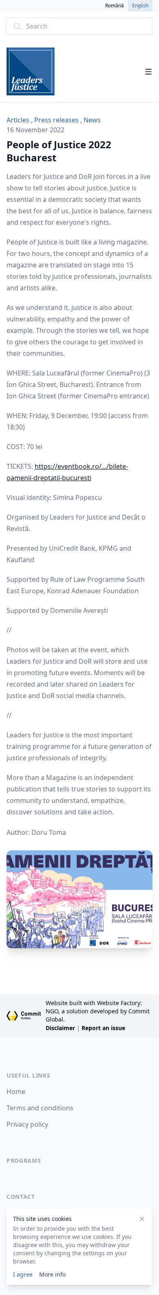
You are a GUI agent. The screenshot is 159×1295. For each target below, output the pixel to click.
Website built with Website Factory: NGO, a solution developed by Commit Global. (98, 1011)
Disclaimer (60, 1028)
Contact (21, 1196)
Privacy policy (27, 1124)
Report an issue (103, 1028)
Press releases (56, 119)
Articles (18, 119)
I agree (23, 1274)
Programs (24, 1160)
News (92, 119)
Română (114, 5)
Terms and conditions (40, 1107)
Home (16, 1091)
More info (52, 1274)
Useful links (28, 1075)
